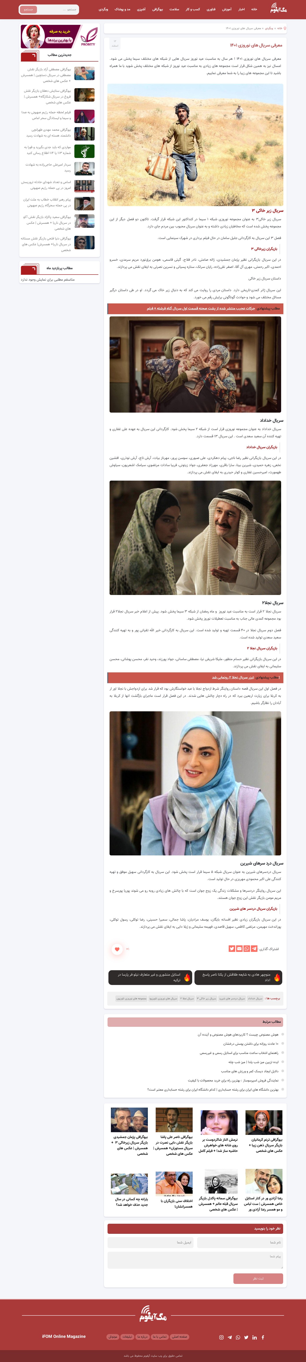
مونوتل (113, 1336)
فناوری (211, 9)
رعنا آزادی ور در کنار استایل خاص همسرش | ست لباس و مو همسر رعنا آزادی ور (263, 1204)
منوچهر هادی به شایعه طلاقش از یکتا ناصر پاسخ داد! (236, 977)
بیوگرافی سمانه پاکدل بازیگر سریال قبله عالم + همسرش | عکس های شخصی (218, 1204)
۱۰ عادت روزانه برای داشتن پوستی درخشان (251, 1044)
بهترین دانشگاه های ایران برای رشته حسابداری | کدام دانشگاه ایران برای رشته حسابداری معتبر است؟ (213, 1089)
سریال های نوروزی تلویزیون (163, 999)
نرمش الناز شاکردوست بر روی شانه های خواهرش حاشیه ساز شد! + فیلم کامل (218, 1145)
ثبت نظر (258, 1278)
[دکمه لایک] (117, 949)
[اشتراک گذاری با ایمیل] (239, 951)
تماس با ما (160, 1336)
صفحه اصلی (179, 1336)
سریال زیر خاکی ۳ (206, 999)
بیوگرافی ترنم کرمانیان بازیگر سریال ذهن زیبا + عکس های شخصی (265, 1145)
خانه (254, 9)
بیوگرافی (157, 9)
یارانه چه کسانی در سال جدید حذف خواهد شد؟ (131, 1202)
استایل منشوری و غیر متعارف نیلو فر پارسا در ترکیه (149, 977)
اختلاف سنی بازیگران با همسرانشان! (177, 1204)
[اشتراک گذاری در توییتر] (232, 951)
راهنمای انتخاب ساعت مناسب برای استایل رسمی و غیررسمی (239, 1053)
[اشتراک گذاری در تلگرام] (254, 951)
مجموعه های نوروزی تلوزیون (131, 999)
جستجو (28, 9)
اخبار (241, 9)
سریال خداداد (255, 999)
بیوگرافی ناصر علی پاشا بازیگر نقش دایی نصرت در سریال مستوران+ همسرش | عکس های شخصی (173, 1145)
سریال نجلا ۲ (187, 999)
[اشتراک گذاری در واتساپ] (247, 951)
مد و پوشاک (122, 9)
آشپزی (141, 9)
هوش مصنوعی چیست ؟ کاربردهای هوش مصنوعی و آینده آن (238, 1034)
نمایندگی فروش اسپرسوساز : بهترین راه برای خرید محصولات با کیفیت (233, 1080)
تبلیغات (127, 1336)
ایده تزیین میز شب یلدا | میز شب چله (253, 1062)
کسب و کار (193, 9)
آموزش (227, 9)
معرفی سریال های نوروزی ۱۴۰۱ (256, 45)
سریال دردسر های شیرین (232, 999)
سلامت (174, 9)
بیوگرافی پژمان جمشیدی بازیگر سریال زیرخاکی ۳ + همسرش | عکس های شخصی (129, 1145)
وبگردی (103, 9)
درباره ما (143, 1336)
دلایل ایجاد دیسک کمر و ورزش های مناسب (250, 1071)
